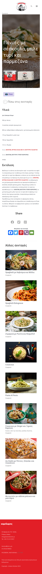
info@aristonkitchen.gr (8, 537)
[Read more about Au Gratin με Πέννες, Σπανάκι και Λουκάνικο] (21, 448)
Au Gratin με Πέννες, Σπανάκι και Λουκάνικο (19, 462)
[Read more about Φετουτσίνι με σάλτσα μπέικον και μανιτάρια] (21, 482)
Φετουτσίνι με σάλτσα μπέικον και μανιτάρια (20, 497)
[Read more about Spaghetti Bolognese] (21, 290)
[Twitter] (15, 232)
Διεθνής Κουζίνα (27, 431)
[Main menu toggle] (37, 6)
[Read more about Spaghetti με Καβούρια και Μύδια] (21, 260)
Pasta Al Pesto (11, 395)
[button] (31, 6)
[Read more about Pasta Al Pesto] (21, 383)
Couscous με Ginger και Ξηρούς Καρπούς (19, 427)
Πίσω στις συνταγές (20, 101)
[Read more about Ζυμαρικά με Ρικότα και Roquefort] (21, 321)
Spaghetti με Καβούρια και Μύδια (19, 272)
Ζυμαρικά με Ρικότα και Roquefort (20, 334)
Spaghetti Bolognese (14, 303)
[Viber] (26, 232)
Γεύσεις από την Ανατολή (13, 431)
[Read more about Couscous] (21, 352)
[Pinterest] (21, 232)
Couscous (9, 365)
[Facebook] (10, 232)
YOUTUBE (20, 552)
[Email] (31, 232)
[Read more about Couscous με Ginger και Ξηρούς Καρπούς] (21, 413)
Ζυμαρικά (5, 13)
